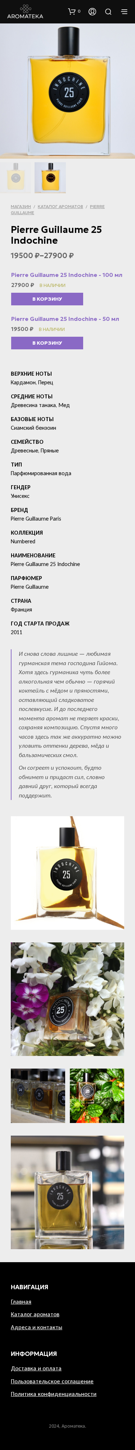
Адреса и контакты (36, 1327)
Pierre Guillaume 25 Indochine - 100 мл (66, 274)
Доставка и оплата (36, 1368)
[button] (74, 11)
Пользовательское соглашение (52, 1381)
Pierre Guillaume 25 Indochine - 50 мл (65, 318)
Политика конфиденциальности (53, 1394)
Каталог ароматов (60, 206)
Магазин (21, 206)
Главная (21, 1301)
